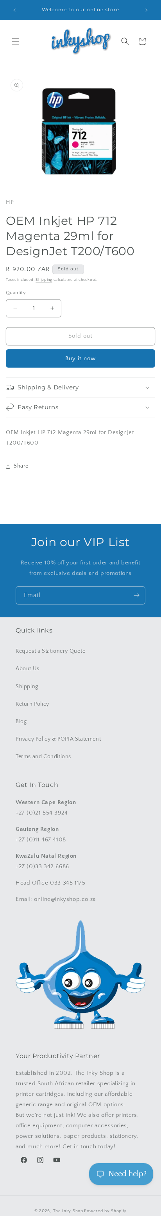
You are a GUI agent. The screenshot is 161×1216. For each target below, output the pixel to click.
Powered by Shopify (105, 1211)
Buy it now (80, 358)
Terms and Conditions (43, 756)
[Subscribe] (136, 595)
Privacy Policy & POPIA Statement (58, 739)
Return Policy (32, 704)
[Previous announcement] (14, 10)
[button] (15, 41)
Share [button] (21, 466)
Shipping (44, 280)
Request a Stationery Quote (51, 651)
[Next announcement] (146, 10)
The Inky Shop (68, 1211)
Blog (21, 721)
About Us (27, 669)
